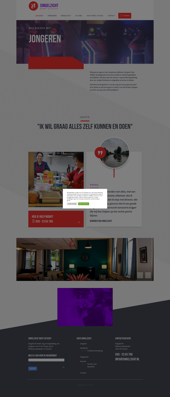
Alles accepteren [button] (83, 203)
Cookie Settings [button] (72, 203)
